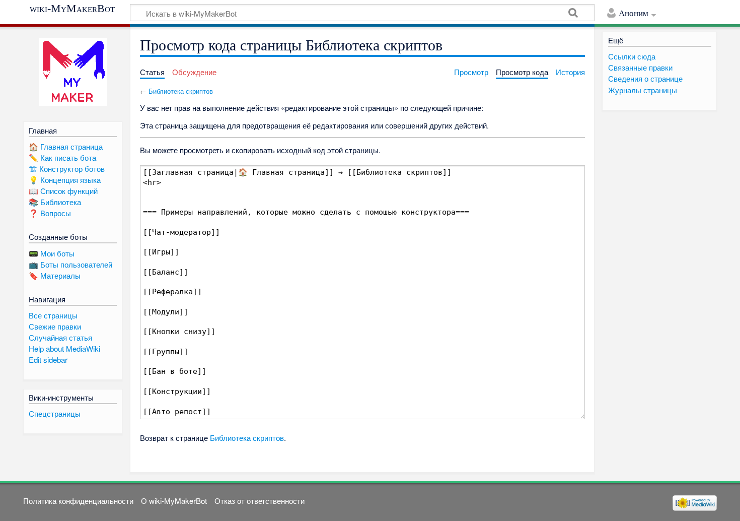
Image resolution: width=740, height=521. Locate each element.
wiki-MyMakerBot (72, 8)
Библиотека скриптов (181, 91)
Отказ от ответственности (259, 500)
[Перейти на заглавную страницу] (73, 72)
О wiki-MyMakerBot (174, 500)
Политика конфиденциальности (78, 500)
